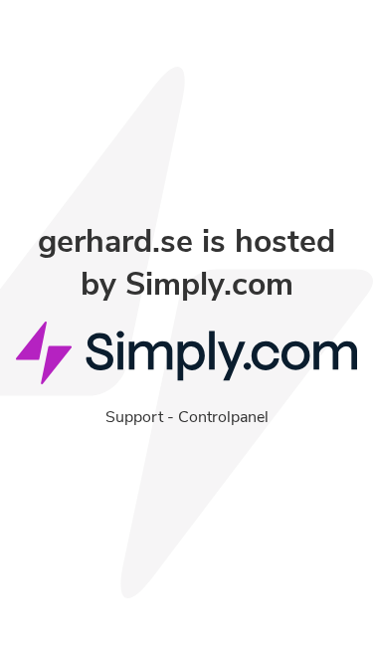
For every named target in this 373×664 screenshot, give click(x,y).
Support (134, 417)
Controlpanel (223, 417)
